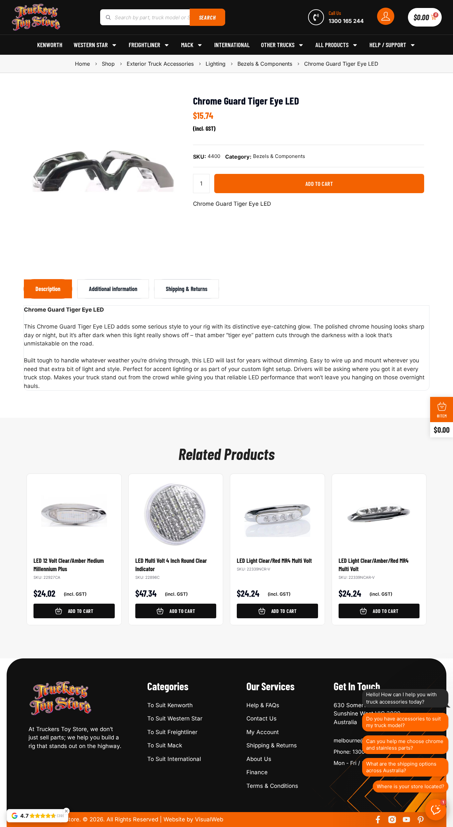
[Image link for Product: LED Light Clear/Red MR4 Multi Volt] (277, 510)
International (232, 44)
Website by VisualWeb (193, 819)
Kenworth (49, 44)
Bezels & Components (264, 63)
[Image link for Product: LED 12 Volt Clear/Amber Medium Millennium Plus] (74, 510)
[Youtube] (406, 819)
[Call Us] (316, 17)
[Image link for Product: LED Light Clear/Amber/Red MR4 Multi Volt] (379, 510)
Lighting (216, 63)
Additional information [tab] (113, 288)
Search (207, 17)
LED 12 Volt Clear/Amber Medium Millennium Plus (68, 564)
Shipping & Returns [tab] (186, 288)
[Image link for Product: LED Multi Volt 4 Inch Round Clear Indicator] (176, 510)
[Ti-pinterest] (420, 819)
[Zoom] (168, 103)
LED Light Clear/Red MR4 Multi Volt (274, 560)
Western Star (91, 44)
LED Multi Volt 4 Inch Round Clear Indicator (171, 564)
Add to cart (319, 183)
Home (82, 63)
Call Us (335, 13)
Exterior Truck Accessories (160, 63)
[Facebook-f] (378, 819)
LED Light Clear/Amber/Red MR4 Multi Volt (374, 564)
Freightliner (144, 44)
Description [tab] (47, 288)
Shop (108, 63)
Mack (187, 44)
